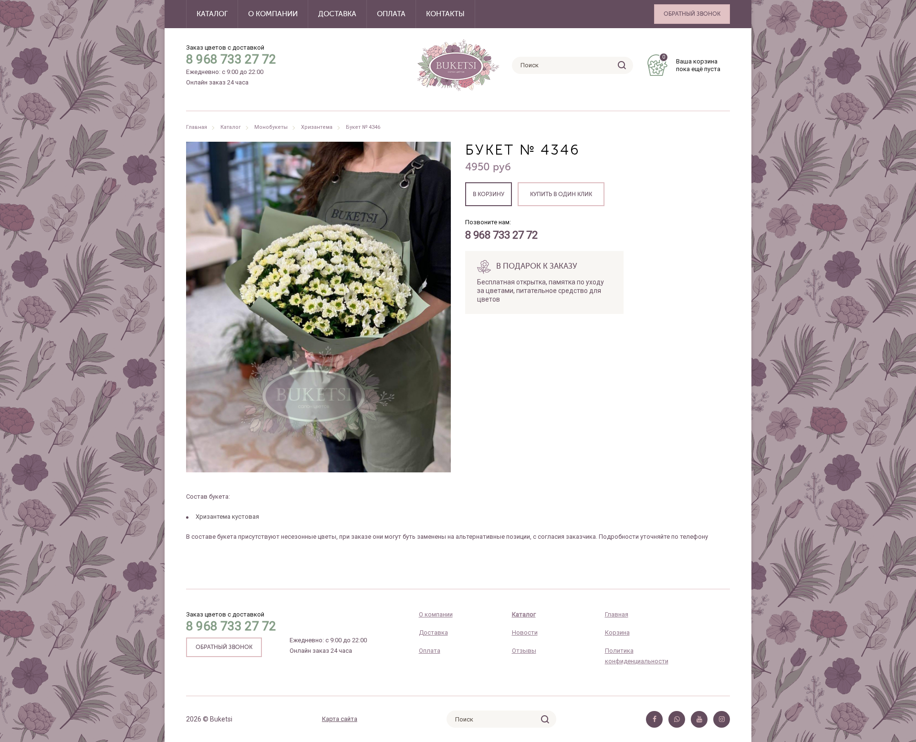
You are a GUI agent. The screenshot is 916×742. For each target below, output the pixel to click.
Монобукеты (271, 127)
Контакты (445, 14)
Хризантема (317, 127)
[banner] (458, 65)
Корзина (617, 632)
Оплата (391, 14)
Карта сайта (339, 718)
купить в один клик (561, 195)
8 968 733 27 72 (231, 59)
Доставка (337, 14)
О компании (273, 14)
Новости (525, 632)
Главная (196, 127)
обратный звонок (224, 647)
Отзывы (524, 650)
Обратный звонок (692, 14)
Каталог (212, 14)
